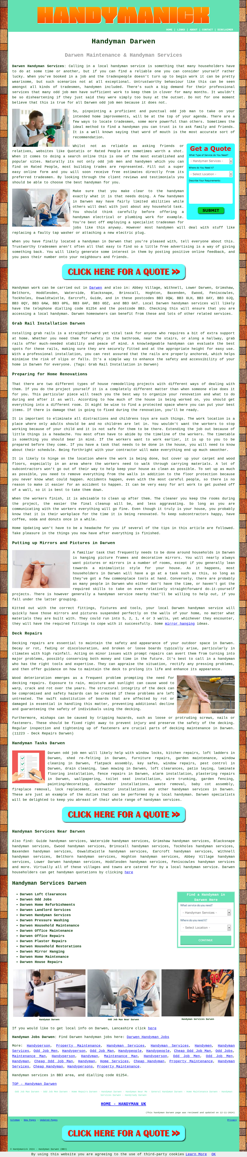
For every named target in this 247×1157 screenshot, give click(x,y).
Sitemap (15, 1120)
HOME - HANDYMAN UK (123, 1104)
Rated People (44, 167)
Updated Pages (49, 1120)
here (129, 872)
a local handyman (173, 795)
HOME (169, 29)
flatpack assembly (113, 763)
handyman (131, 127)
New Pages (30, 1120)
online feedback (208, 252)
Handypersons (80, 1066)
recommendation (87, 137)
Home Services (114, 1061)
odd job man (183, 111)
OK (213, 1154)
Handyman (89, 1056)
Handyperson (38, 1046)
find (27, 841)
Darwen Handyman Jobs (148, 1037)
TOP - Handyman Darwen (34, 1084)
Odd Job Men (46, 1051)
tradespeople (119, 76)
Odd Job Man (102, 1051)
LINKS (181, 29)
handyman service (128, 66)
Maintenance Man (29, 1056)
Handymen (203, 1046)
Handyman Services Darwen (49, 883)
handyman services (190, 303)
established (163, 156)
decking (176, 728)
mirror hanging (180, 624)
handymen (93, 87)
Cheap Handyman (149, 1061)
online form (36, 172)
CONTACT (207, 29)
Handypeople (130, 1051)
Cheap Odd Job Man (192, 1051)
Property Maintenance (78, 1046)
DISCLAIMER (225, 29)
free (164, 247)
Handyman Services (126, 1046)
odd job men (65, 92)
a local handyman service (192, 867)
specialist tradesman (154, 222)
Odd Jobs (224, 1051)
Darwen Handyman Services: (39, 66)
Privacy (232, 1120)
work (149, 217)
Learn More (196, 1154)
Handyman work (26, 288)
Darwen (115, 241)
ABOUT (193, 29)
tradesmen (123, 122)
